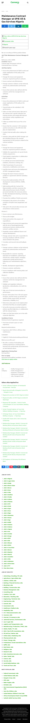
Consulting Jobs (8, 592)
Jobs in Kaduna (8, 527)
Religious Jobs (8, 649)
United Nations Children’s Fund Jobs (14, 693)
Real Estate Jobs (8, 647)
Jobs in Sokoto (8, 499)
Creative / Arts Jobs (9, 594)
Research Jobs (8, 651)
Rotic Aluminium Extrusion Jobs (13, 654)
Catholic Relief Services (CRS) (12, 698)
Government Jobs (9, 606)
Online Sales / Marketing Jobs (12, 635)
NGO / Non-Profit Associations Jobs (14, 631)
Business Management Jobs (11, 590)
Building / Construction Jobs (12, 587)
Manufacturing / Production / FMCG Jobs (15, 626)
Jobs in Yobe (7, 492)
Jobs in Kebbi (7, 522)
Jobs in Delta (7, 545)
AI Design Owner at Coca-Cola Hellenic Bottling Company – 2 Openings (14, 415)
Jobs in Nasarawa (8, 515)
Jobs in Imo (7, 531)
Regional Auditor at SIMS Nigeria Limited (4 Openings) (15, 398)
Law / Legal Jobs (8, 622)
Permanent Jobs (9, 41)
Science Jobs (7, 658)
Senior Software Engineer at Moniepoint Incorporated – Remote (14, 386)
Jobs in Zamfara (8, 494)
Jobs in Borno (7, 488)
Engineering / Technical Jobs (12, 599)
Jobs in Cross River (9, 547)
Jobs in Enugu (8, 536)
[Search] (27, 2)
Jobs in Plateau (8, 501)
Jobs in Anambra (8, 556)
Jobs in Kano (7, 490)
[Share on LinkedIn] (18, 26)
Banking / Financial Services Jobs (13, 583)
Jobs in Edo (7, 540)
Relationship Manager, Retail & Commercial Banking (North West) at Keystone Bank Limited (15, 454)
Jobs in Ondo (7, 506)
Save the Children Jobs (10, 691)
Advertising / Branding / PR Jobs (13, 576)
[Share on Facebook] (5, 26)
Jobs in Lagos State (9, 481)
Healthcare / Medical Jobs (11, 608)
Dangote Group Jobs (9, 678)
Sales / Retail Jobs (9, 656)
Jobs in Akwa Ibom (9, 563)
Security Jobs (7, 661)
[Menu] (3, 2)
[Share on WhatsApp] (25, 26)
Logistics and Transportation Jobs (13, 624)
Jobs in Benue (8, 550)
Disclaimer (25, 719)
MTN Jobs (6, 680)
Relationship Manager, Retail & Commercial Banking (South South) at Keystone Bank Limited (15, 441)
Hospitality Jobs (8, 610)
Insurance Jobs (8, 615)
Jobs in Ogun (7, 508)
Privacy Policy (7, 719)
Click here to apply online (9, 359)
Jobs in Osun (7, 511)
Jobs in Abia (7, 559)
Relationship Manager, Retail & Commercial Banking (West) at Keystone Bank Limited (15, 424)
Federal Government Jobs (11, 673)
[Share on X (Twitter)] (11, 26)
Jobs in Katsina (8, 524)
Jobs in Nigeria (8, 478)
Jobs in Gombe (8, 533)
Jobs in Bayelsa (8, 552)
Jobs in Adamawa (8, 561)
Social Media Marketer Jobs (11, 663)
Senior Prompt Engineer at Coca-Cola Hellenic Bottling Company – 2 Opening (14, 410)
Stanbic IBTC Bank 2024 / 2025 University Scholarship (14, 419)
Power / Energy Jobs (9, 640)
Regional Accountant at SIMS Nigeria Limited (15, 395)
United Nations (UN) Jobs (11, 675)
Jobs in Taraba (8, 497)
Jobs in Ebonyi (8, 543)
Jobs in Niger (7, 513)
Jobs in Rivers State (9, 485)
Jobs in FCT (7, 566)
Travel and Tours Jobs (10, 665)
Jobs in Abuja (7, 483)
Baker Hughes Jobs (9, 682)
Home (3, 11)
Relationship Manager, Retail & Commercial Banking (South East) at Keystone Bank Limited (15, 434)
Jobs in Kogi (7, 520)
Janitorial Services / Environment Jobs (15, 619)
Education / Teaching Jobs (11, 596)
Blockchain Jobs (8, 585)
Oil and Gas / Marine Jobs (11, 633)
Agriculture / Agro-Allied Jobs (12, 578)
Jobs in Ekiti (7, 538)
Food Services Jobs (9, 601)
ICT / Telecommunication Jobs (12, 612)
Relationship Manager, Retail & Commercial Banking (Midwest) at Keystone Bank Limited (15, 429)
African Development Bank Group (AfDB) (15, 695)
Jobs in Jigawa (8, 529)
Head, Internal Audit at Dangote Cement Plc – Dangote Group (15, 391)
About (13, 719)
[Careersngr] (15, 2)
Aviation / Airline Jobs (10, 580)
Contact (19, 719)
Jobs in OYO (7, 504)
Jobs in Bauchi (8, 554)
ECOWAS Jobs (8, 685)
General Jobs (7, 603)
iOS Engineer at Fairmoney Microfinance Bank (14, 460)
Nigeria (5, 44)
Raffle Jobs (7, 645)
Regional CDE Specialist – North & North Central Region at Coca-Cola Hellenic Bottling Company (15, 404)
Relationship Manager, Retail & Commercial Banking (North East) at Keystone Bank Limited (15, 448)
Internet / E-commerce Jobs (12, 617)
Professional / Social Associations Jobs (15, 642)
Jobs (7, 11)
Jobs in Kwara (7, 517)
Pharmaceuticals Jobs (10, 638)
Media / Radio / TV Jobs (10, 629)
